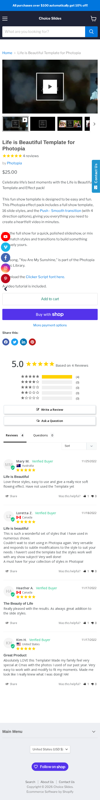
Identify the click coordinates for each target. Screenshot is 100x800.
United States (48, 749)
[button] (86, 496)
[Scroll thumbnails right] (93, 124)
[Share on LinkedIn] (23, 341)
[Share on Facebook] (5, 341)
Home (7, 53)
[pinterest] (5, 278)
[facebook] (5, 257)
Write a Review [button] (52, 409)
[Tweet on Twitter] (14, 341)
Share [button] (13, 496)
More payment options (50, 325)
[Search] (91, 31)
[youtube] (5, 236)
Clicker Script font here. (45, 277)
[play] (50, 87)
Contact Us (67, 782)
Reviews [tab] (12, 435)
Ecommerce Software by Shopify (50, 791)
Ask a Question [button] (52, 421)
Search (30, 782)
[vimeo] (5, 247)
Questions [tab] (40, 435)
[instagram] (5, 268)
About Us (47, 782)
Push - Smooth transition (60, 211)
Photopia (14, 163)
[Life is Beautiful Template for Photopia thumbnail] (15, 123)
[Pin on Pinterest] (32, 341)
